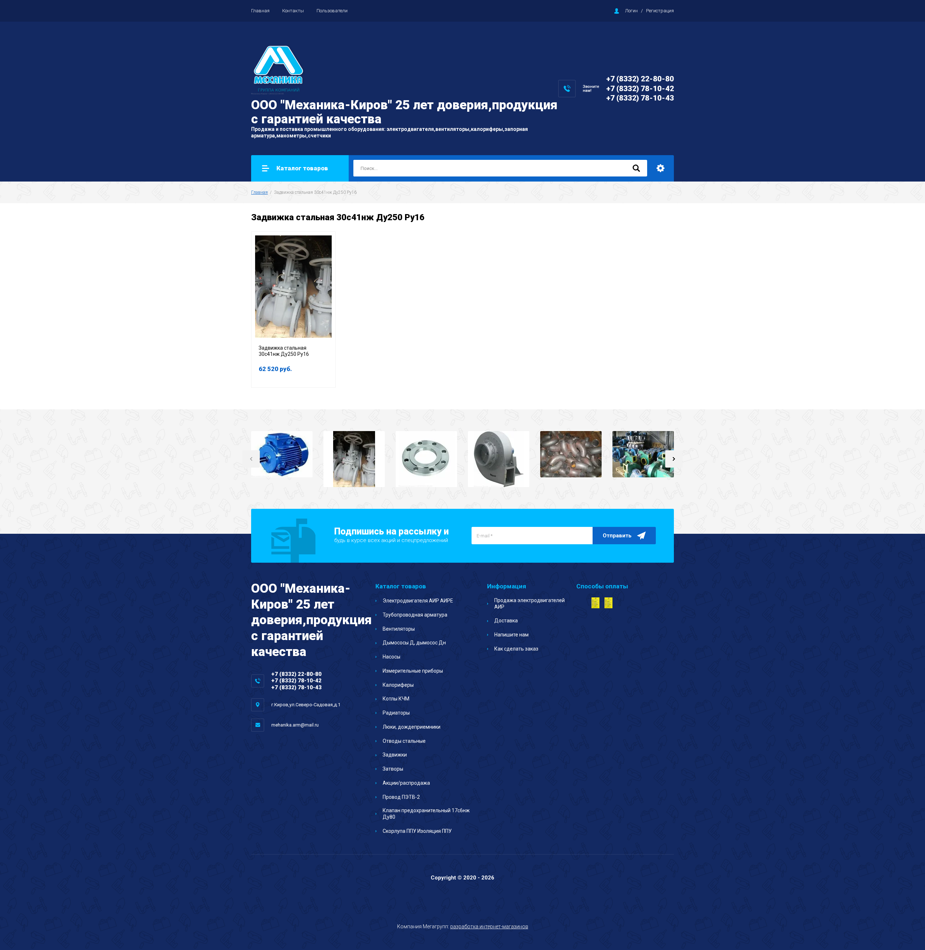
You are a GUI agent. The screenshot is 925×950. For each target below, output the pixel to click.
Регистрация (660, 10)
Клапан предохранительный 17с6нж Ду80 (426, 814)
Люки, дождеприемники (411, 727)
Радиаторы (396, 713)
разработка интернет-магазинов (489, 926)
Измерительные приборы (413, 671)
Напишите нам (511, 635)
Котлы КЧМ (396, 699)
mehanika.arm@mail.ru (295, 725)
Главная (260, 10)
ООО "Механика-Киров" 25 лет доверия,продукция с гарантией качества (404, 112)
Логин (631, 10)
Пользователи (332, 10)
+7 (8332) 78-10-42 (640, 88)
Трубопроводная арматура (415, 615)
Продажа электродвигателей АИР (529, 603)
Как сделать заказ (516, 649)
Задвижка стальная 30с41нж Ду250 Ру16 (284, 351)
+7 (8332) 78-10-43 (640, 98)
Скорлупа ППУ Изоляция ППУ (417, 831)
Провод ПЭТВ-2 (401, 797)
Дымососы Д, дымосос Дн (414, 643)
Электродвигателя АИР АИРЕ (418, 601)
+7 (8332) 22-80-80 (640, 78)
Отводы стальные (404, 741)
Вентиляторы (399, 629)
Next (674, 459)
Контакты (293, 10)
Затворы (393, 769)
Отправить (617, 535)
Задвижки (395, 755)
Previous (251, 459)
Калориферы (398, 685)
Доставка (506, 620)
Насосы (391, 657)
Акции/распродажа (406, 783)
